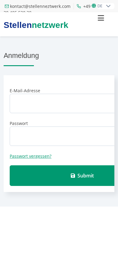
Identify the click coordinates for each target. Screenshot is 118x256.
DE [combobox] (99, 5)
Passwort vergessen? (30, 156)
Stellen (36, 25)
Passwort (19, 123)
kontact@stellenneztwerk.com (40, 6)
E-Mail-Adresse (25, 90)
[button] (108, 6)
